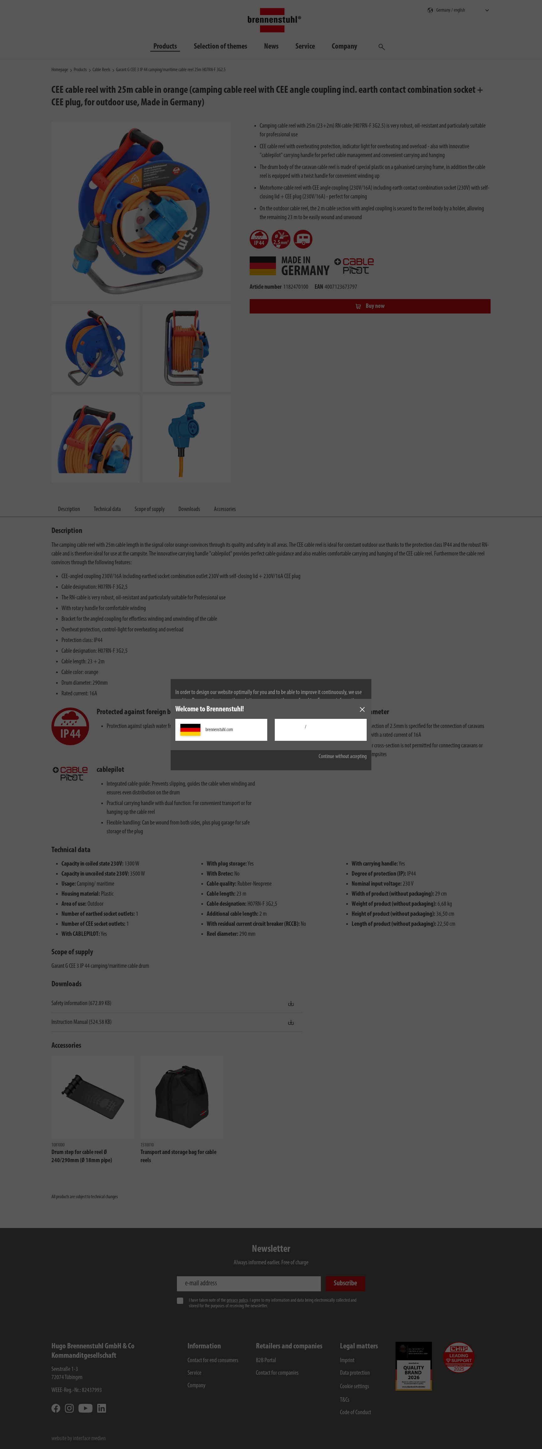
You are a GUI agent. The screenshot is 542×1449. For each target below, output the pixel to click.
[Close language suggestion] (362, 709)
